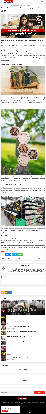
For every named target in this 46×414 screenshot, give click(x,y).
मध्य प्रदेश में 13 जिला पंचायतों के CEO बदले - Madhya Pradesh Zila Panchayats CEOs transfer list (22, 336)
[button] (42, 1)
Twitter (14, 254)
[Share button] (25, 254)
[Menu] (1, 2)
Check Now (9, 408)
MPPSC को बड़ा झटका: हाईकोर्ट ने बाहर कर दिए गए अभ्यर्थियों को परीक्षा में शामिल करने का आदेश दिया (20, 352)
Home (2, 5)
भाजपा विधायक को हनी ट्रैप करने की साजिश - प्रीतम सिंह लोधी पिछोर (16, 321)
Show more (43, 276)
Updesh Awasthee (25, 265)
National (5, 5)
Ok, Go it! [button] (5, 410)
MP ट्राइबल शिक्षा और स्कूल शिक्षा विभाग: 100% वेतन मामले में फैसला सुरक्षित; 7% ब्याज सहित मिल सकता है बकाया (21, 331)
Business (6, 251)
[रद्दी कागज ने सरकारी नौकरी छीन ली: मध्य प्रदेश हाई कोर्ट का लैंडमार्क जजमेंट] (3, 317)
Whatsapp (21, 254)
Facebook (9, 254)
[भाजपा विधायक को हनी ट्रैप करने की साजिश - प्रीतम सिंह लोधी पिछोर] (3, 322)
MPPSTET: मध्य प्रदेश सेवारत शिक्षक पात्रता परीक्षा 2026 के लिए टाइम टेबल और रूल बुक (19, 357)
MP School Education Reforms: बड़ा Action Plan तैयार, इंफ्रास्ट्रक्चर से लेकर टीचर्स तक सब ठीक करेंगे (22, 341)
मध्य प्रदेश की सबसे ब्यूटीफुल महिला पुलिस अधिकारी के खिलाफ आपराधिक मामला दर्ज (18, 326)
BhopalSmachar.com (27, 412)
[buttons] (21, 406)
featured (10, 251)
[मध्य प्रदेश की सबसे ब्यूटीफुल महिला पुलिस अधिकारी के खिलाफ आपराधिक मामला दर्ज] (3, 327)
